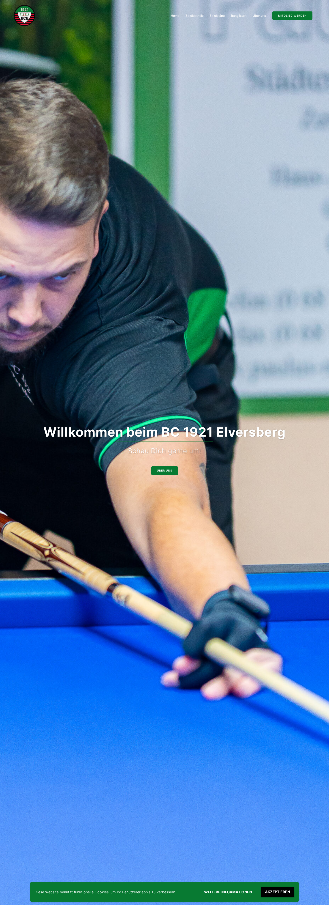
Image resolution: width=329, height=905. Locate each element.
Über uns (259, 15)
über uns (164, 470)
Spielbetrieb (194, 15)
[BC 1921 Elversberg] (24, 15)
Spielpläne (217, 15)
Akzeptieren (277, 892)
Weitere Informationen (228, 892)
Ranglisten (238, 15)
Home (175, 15)
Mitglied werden (292, 15)
